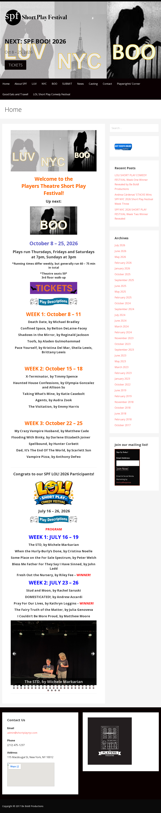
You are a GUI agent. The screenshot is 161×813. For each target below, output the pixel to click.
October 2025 (122, 274)
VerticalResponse (123, 482)
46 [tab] (93, 688)
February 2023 (123, 373)
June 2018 (120, 413)
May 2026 (120, 257)
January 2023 (122, 378)
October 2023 (122, 344)
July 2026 (120, 245)
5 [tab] (28, 686)
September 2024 (124, 309)
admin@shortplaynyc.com (22, 732)
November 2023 (124, 338)
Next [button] (93, 654)
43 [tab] (82, 688)
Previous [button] (14, 654)
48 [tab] (52, 690)
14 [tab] (61, 686)
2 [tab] (17, 686)
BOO (54, 83)
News (80, 83)
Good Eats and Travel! (15, 94)
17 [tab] (72, 686)
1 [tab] (14, 686)
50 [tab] (59, 690)
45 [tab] (90, 688)
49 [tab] (55, 690)
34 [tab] (50, 688)
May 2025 (120, 291)
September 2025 (124, 280)
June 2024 (120, 320)
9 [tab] (43, 686)
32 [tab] (43, 688)
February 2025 (123, 297)
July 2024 (120, 315)
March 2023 (121, 367)
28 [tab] (28, 688)
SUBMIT (67, 83)
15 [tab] (64, 686)
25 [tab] (17, 688)
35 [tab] (54, 688)
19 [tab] (79, 686)
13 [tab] (57, 686)
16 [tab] (68, 686)
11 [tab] (50, 686)
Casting (93, 83)
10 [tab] (46, 686)
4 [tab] (25, 686)
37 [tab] (61, 688)
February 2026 (123, 262)
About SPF (21, 83)
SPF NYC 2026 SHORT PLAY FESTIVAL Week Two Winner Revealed (131, 214)
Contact (107, 83)
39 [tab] (68, 688)
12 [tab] (54, 686)
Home (6, 83)
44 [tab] (86, 688)
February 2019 (123, 396)
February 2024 (123, 332)
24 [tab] (14, 688)
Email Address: (123, 458)
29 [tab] (32, 688)
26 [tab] (21, 688)
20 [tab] (82, 686)
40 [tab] (72, 688)
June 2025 (120, 286)
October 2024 (122, 303)
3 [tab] (21, 686)
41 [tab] (75, 688)
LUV (34, 83)
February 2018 (123, 419)
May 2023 (120, 361)
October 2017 (122, 425)
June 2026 (120, 251)
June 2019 (120, 390)
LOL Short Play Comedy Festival (51, 94)
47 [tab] (48, 690)
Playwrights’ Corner (128, 83)
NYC (44, 83)
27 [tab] (25, 688)
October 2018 (122, 407)
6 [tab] (32, 686)
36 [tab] (57, 688)
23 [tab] (93, 686)
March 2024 (121, 326)
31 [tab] (39, 688)
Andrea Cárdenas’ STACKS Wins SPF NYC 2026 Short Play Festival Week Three (134, 199)
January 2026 (122, 268)
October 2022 (122, 384)
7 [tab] (35, 686)
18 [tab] (75, 686)
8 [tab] (39, 686)
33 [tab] (46, 688)
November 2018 (124, 402)
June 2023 (120, 355)
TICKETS (15, 65)
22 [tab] (90, 686)
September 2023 (124, 349)
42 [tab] (79, 688)
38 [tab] (64, 688)
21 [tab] (86, 686)
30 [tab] (35, 688)
